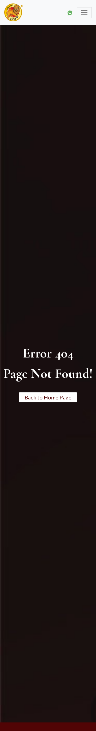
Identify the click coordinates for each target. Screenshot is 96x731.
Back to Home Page (48, 397)
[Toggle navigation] (84, 12)
